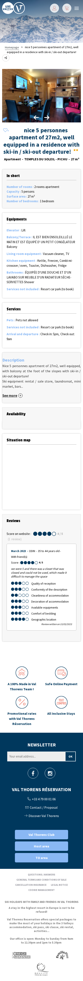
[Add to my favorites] (5, 130)
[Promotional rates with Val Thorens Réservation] (21, 711)
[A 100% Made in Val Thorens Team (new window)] (21, 679)
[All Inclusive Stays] (61, 711)
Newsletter (41, 745)
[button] (66, 8)
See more (9, 395)
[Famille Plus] (62, 955)
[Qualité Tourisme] (41, 969)
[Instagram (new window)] (50, 774)
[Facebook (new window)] (32, 774)
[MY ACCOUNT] (54, 8)
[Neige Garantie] (20, 955)
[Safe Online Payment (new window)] (61, 679)
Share (5, 57)
